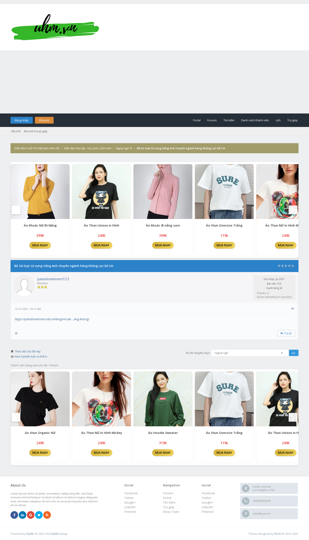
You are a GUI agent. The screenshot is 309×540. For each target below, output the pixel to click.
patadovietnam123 (53, 278)
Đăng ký (44, 120)
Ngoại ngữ (122, 148)
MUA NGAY (40, 245)
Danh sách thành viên (255, 120)
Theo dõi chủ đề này (28, 351)
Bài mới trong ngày (36, 131)
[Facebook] (14, 515)
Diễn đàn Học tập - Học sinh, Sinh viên (87, 148)
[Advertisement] (154, 81)
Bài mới (16, 131)
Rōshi (277, 534)
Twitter (206, 498)
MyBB (30, 534)
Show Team (171, 512)
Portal (197, 120)
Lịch (278, 120)
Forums (212, 120)
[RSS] (47, 515)
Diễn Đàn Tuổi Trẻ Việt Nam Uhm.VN (37, 148)
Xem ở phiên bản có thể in (31, 356)
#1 (292, 308)
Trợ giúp (292, 120)
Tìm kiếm (228, 120)
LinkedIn (207, 507)
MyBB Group (59, 534)
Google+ (207, 502)
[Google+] (30, 515)
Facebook (208, 493)
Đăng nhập (21, 120)
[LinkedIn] (22, 515)
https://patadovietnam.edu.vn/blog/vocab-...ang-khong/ (52, 319)
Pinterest (208, 512)
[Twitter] (39, 515)
